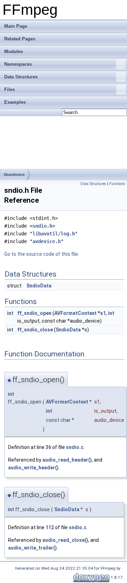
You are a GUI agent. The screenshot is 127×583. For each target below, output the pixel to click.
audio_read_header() (67, 460)
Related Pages (19, 39)
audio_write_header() (33, 467)
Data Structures (21, 77)
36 (48, 447)
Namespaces (18, 64)
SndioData (39, 286)
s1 (103, 313)
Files (9, 89)
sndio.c (75, 447)
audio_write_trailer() (32, 548)
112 (50, 527)
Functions (117, 184)
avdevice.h (46, 241)
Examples (15, 102)
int (10, 313)
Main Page (15, 26)
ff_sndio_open (34, 313)
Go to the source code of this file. (41, 254)
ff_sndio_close (35, 329)
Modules (13, 51)
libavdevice (14, 174)
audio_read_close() (65, 540)
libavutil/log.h (53, 233)
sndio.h (42, 226)
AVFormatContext (75, 313)
